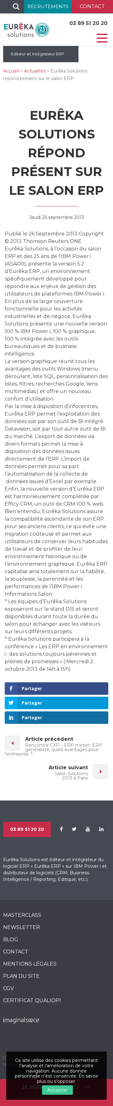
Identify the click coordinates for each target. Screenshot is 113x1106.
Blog (10, 939)
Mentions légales (29, 964)
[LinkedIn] (97, 829)
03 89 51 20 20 (88, 23)
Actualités (35, 71)
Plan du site (21, 976)
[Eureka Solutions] (26, 29)
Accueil (11, 71)
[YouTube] (84, 829)
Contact (15, 952)
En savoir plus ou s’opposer (67, 1078)
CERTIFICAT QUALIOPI (32, 1000)
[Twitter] (70, 829)
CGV (8, 988)
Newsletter (21, 927)
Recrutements (47, 6)
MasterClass (22, 915)
